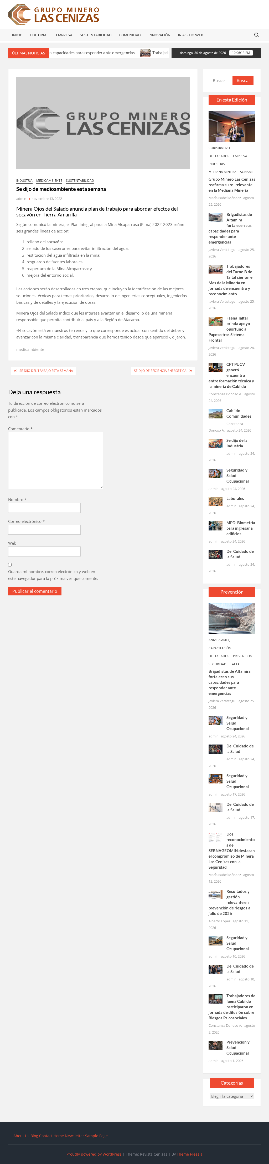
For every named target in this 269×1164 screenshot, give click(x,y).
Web (12, 543)
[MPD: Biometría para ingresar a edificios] (216, 525)
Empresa (64, 35)
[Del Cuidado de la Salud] (216, 553)
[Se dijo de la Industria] (216, 443)
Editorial (39, 35)
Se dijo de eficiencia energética (160, 370)
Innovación (159, 35)
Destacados (219, 156)
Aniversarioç (219, 640)
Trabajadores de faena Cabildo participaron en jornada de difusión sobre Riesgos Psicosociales (232, 1006)
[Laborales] (216, 501)
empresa (240, 156)
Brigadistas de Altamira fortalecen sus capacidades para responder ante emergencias (230, 682)
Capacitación (220, 648)
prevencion (242, 656)
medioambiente (49, 180)
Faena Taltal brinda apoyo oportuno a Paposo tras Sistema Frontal (229, 329)
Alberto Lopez (219, 921)
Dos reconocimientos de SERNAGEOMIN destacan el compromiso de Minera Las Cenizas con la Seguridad (232, 850)
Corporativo (219, 148)
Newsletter (74, 1135)
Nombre (17, 499)
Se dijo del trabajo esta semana (46, 370)
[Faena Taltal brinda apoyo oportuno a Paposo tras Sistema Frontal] (216, 320)
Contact (46, 1135)
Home (59, 1135)
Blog (34, 1135)
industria (24, 180)
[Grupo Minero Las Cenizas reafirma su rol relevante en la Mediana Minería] (232, 126)
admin (21, 198)
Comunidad (130, 35)
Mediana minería (222, 172)
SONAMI (246, 172)
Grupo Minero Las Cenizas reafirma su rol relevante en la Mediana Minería (232, 185)
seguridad (217, 664)
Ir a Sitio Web (190, 35)
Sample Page (96, 1135)
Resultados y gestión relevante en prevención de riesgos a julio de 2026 (229, 902)
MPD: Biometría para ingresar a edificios (240, 528)
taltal (235, 664)
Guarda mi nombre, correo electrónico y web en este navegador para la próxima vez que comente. (53, 575)
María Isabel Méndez (225, 197)
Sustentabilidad (96, 35)
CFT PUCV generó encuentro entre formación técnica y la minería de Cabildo (231, 375)
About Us (21, 1135)
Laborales (235, 498)
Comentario (20, 428)
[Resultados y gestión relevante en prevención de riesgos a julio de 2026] (216, 894)
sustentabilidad (80, 180)
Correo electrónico (26, 521)
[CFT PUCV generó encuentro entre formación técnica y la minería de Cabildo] (216, 367)
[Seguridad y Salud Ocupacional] (216, 472)
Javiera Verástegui (222, 249)
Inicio (17, 35)
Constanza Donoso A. (225, 394)
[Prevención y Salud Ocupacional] (216, 1044)
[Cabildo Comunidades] (216, 413)
